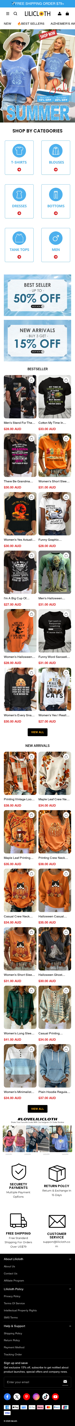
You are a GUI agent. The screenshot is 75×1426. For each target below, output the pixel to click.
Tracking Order (13, 1354)
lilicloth (14, 1421)
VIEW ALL (37, 732)
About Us (9, 1266)
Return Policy (12, 1340)
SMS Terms (11, 1317)
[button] (8, 13)
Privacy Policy (12, 1296)
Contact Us (10, 1273)
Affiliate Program (14, 1280)
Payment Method (14, 1347)
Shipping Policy (13, 1333)
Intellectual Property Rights (20, 1310)
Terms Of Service (14, 1303)
